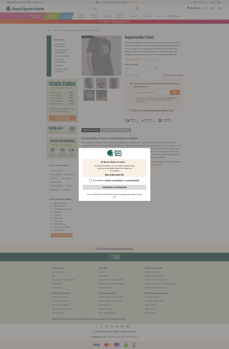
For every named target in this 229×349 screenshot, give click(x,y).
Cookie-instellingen (114, 180)
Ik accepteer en (116, 180)
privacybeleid (132, 180)
